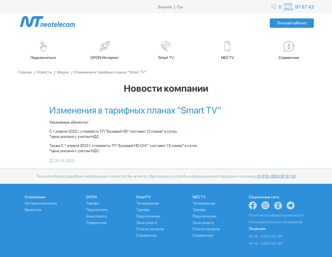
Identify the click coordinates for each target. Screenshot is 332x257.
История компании (41, 203)
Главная (25, 72)
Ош (180, 6)
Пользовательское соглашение (275, 222)
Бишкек (165, 6)
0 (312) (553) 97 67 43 (277, 176)
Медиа (63, 72)
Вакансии (33, 209)
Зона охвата (96, 216)
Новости (44, 72)
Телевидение (147, 203)
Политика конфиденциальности (276, 215)
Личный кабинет (292, 23)
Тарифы (92, 203)
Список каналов (150, 229)
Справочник (96, 222)
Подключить (96, 209)
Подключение (148, 216)
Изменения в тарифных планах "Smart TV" (110, 72)
